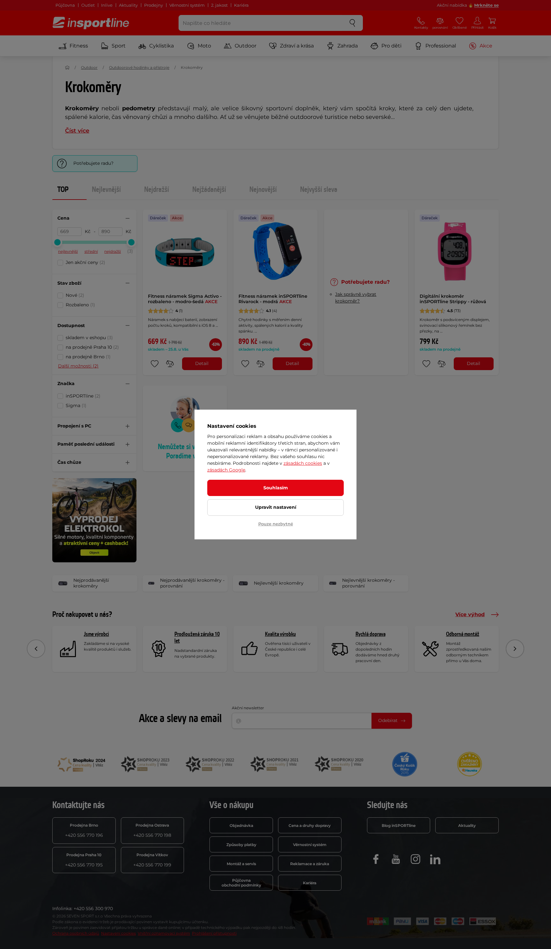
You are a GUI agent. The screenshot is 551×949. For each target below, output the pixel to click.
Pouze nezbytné (275, 523)
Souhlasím (275, 488)
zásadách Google (226, 470)
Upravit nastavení (275, 507)
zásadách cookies (302, 463)
